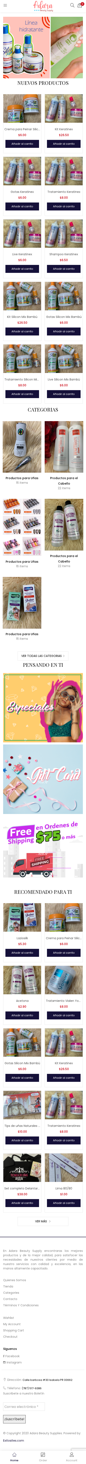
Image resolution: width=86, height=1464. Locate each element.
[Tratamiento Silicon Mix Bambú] (22, 358)
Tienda (8, 1286)
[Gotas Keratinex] (22, 171)
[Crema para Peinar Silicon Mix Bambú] (22, 108)
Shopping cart (13, 1330)
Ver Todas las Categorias (41, 656)
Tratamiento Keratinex (63, 192)
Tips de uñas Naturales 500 (22, 1126)
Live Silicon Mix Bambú (64, 379)
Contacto (10, 1299)
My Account (12, 1324)
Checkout (10, 1337)
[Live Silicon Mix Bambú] (64, 358)
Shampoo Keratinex (63, 254)
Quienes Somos (14, 1280)
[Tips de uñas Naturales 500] (22, 1105)
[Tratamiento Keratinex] (64, 171)
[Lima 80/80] (64, 1167)
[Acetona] (22, 980)
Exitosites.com (13, 1440)
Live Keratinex (22, 254)
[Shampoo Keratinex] (64, 233)
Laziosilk (22, 938)
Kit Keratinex (64, 129)
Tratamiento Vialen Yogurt (64, 1001)
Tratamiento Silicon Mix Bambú (22, 379)
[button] (80, 5)
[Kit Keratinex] (64, 108)
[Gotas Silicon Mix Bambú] (64, 296)
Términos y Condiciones (21, 1305)
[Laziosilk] (22, 917)
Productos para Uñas (22, 478)
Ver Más (41, 1221)
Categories (11, 1293)
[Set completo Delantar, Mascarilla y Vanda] (22, 1167)
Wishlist (8, 1318)
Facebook (12, 1356)
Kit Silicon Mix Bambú (22, 317)
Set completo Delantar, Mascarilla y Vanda (22, 1188)
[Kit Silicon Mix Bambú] (22, 296)
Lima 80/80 (64, 1188)
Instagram (14, 1362)
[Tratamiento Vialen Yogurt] (64, 980)
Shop (43, 710)
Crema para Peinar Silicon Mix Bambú (22, 129)
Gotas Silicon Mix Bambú (64, 317)
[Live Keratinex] (22, 233)
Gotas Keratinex (22, 192)
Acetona (22, 1001)
